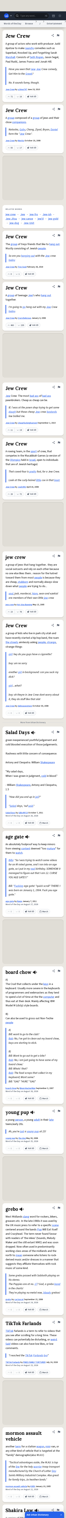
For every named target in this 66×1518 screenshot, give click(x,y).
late (51, 1120)
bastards (52, 412)
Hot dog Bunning (24, 604)
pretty (32, 472)
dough (12, 412)
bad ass (34, 396)
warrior (37, 1467)
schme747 (22, 89)
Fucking (18, 886)
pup (36, 1131)
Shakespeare (47, 762)
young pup (10, 1138)
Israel (32, 460)
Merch (45, 823)
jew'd (41, 219)
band (57, 1284)
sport (34, 451)
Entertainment (54, 23)
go (24, 307)
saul (11, 593)
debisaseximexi (25, 706)
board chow (11, 1088)
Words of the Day (12, 23)
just (22, 1131)
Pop (39, 1229)
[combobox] (31, 16)
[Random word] (46, 16)
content (25, 848)
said (30, 806)
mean (19, 1255)
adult (37, 1120)
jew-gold (53, 219)
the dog (22, 1138)
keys (45, 984)
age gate (10, 901)
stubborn (23, 582)
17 (36, 1284)
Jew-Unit (29, 223)
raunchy (29, 48)
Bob (11, 1039)
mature (51, 848)
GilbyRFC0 (23, 812)
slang (26, 1217)
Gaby (22, 129)
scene (55, 1225)
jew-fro (34, 214)
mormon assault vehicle (16, 1486)
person (19, 1120)
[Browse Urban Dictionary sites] (8, 16)
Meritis (21, 140)
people (42, 248)
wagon (40, 1446)
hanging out (28, 256)
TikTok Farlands (13, 1362)
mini (47, 1446)
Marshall (10, 57)
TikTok (9, 1331)
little (38, 480)
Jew (38, 69)
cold (43, 776)
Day (54, 1471)
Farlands (38, 1355)
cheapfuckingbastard (27, 422)
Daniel (54, 129)
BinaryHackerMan (27, 1088)
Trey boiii (22, 266)
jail (37, 797)
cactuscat (19, 1299)
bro (45, 1355)
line (18, 1467)
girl (10, 654)
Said (8, 1344)
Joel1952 (22, 487)
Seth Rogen (36, 57)
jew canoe (27, 219)
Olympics (15, 460)
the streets (12, 642)
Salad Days (10, 812)
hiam (35, 593)
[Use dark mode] (60, 16)
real (33, 869)
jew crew (11, 214)
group (11, 118)
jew (46, 598)
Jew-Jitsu (11, 219)
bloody (47, 1293)
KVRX (32, 1486)
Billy (11, 860)
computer (48, 997)
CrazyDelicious (24, 318)
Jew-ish (47, 214)
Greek (28, 74)
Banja (19, 901)
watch (19, 853)
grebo (8, 1299)
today (12, 260)
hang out (54, 244)
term (18, 1446)
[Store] (53, 16)
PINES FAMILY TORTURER (34, 1362)
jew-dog (14, 223)
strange (51, 642)
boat (57, 480)
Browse (29, 23)
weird (53, 1339)
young (30, 1131)
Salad (13, 806)
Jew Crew (10, 89)
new (33, 69)
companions (19, 122)
